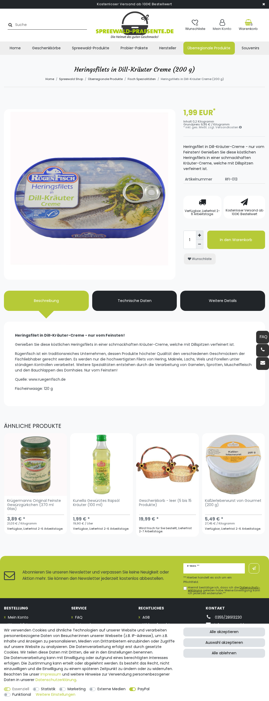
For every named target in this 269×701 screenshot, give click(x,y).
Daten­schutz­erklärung (55, 679)
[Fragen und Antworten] (262, 337)
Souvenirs (250, 48)
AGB (146, 617)
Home (15, 48)
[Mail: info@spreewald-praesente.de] (262, 363)
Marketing (77, 689)
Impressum (50, 674)
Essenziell (20, 689)
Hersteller (167, 48)
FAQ (78, 617)
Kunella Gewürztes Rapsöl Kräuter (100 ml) (96, 503)
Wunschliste (201, 259)
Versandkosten (227, 127)
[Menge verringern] (199, 244)
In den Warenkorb (236, 239)
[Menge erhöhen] (199, 235)
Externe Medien (111, 689)
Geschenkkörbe (46, 48)
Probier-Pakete (134, 48)
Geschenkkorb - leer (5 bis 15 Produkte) (165, 503)
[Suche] (10, 25)
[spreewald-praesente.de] (134, 25)
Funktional (21, 694)
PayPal (143, 689)
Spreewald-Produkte (90, 48)
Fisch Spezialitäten (142, 79)
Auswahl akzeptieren (224, 642)
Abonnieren (254, 568)
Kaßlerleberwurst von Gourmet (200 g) (233, 503)
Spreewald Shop (71, 79)
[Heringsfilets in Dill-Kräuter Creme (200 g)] (89, 194)
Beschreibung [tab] (46, 300)
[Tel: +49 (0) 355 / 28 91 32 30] (262, 350)
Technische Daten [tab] (135, 300)
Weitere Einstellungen (55, 694)
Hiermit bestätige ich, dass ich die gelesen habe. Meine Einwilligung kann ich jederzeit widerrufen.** (224, 590)
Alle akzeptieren (224, 631)
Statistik (48, 689)
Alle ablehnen (224, 653)
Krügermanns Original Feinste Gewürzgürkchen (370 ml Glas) (34, 505)
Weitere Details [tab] (223, 300)
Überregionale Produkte (209, 48)
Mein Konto (18, 617)
